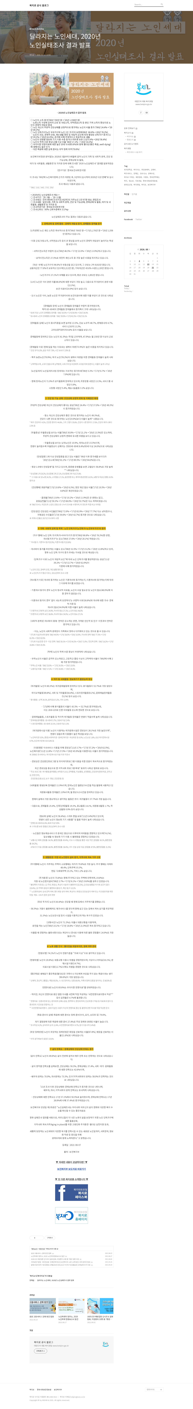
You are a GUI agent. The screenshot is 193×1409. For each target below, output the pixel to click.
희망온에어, (145, 169)
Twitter (138, 219)
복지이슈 (42, 1249)
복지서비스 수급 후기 (134, 152)
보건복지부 (58, 1390)
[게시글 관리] (41, 1238)
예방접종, (139, 177)
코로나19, (143, 173)
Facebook (128, 219)
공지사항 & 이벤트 (131, 144)
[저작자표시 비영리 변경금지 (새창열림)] (58, 1238)
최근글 (126, 194)
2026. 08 (144, 249)
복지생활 (127, 148)
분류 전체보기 (129, 128)
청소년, (131, 181)
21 (153, 267)
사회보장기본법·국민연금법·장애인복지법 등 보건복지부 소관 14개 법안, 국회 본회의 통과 (60, 1262)
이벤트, (146, 177)
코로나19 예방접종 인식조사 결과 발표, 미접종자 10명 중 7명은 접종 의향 (55, 1259)
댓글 (31, 1330)
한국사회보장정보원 (44, 1390)
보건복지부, (152, 184)
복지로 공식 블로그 (39, 5)
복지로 (32, 1390)
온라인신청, (128, 184)
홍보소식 (130, 139)
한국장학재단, (155, 177)
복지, (126, 181)
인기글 (134, 194)
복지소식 (34, 1249)
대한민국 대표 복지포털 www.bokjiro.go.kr (51, 1345)
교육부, (153, 169)
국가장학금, (128, 169)
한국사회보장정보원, (150, 181)
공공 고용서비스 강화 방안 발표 (41, 1253)
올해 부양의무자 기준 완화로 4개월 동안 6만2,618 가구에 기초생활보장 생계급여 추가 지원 (60, 1265)
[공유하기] (37, 1238)
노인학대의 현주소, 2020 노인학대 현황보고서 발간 (47, 1256)
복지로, (144, 184)
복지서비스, (128, 173)
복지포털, (137, 184)
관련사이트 (151, 1389)
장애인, (136, 173)
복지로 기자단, (129, 177)
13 (148, 264)
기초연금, (138, 181)
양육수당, (151, 173)
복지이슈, (137, 169)
